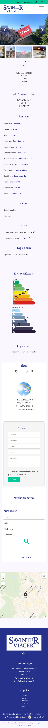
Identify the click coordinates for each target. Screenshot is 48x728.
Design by (38, 717)
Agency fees (40, 714)
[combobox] (24, 517)
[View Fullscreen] (3, 583)
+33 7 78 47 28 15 (25, 406)
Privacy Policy (38, 723)
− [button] (3, 578)
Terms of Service (22, 725)
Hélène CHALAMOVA (24, 400)
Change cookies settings (16, 717)
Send (14, 479)
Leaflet (45, 617)
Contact (24, 105)
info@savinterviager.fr (25, 409)
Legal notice (28, 714)
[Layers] (44, 575)
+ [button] (3, 574)
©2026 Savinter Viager (12, 714)
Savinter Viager (24, 663)
